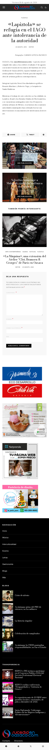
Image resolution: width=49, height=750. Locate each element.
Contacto (6, 741)
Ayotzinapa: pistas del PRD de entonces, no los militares (28, 608)
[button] (46, 7)
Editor (31, 47)
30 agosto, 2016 (21, 47)
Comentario (10, 292)
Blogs (4, 571)
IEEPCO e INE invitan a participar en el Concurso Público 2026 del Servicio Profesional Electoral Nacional (30, 674)
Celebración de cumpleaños (27, 633)
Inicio (4, 531)
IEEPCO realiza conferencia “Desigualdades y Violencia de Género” (28, 686)
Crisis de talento (22, 595)
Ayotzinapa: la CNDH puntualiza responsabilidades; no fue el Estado (30, 646)
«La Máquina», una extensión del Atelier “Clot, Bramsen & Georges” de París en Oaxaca (24, 259)
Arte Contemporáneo (13, 251)
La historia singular (23, 620)
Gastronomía (7, 564)
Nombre (9, 319)
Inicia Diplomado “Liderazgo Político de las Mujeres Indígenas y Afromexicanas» (30, 712)
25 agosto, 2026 (28, 267)
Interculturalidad (9, 544)
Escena (24, 147)
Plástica (24, 17)
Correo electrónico (14, 328)
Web (7, 336)
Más (4, 577)
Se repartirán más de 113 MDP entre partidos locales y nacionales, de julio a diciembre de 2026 (31, 699)
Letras (5, 557)
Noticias (32, 251)
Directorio (18, 741)
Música (5, 537)
